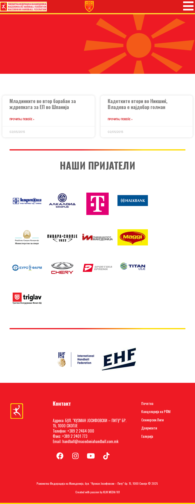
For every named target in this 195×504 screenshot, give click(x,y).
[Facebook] (60, 456)
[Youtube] (91, 456)
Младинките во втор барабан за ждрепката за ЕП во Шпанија (43, 103)
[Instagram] (75, 456)
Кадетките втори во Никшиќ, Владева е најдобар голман (137, 103)
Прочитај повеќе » (22, 119)
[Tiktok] (106, 456)
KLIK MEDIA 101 (111, 492)
